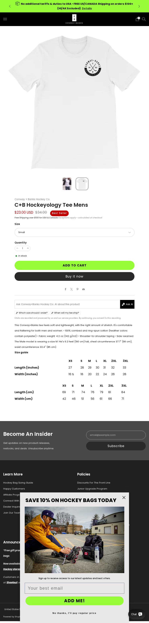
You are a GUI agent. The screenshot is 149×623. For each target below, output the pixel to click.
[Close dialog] (124, 497)
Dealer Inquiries (12, 506)
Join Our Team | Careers (18, 512)
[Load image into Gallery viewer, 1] (67, 184)
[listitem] (74, 6)
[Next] (139, 6)
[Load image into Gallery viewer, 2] (82, 184)
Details (87, 8)
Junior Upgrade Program (92, 488)
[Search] (144, 19)
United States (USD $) (15, 609)
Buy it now (74, 276)
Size (17, 224)
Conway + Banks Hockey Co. (32, 199)
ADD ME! (74, 601)
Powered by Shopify (12, 616)
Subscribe (116, 446)
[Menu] (5, 19)
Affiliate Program (13, 494)
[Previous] (9, 6)
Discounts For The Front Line (93, 482)
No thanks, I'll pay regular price (74, 613)
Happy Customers (14, 488)
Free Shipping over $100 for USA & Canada (36, 217)
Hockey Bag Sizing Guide (18, 482)
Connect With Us (13, 500)
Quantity (21, 242)
